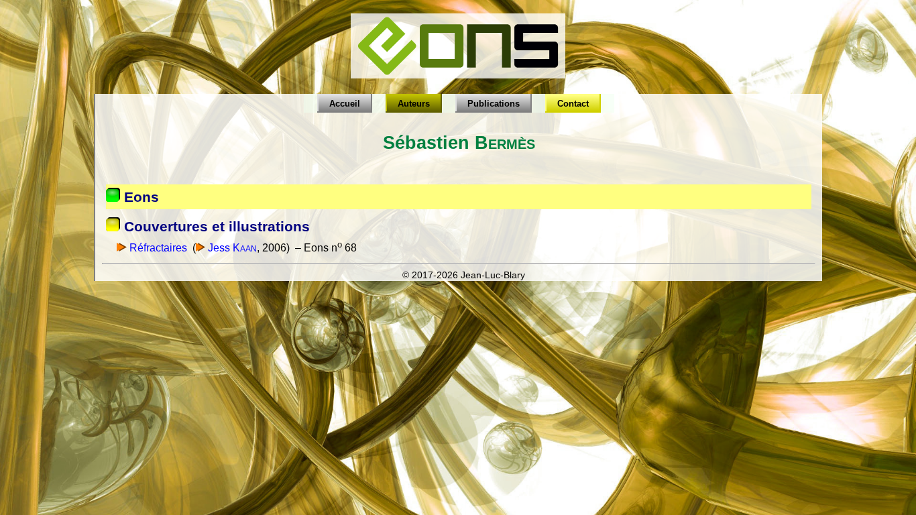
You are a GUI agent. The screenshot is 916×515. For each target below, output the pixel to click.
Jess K (231, 247)
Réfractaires (157, 247)
